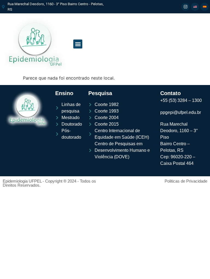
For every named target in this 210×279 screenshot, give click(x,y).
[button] (77, 44)
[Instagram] (185, 7)
